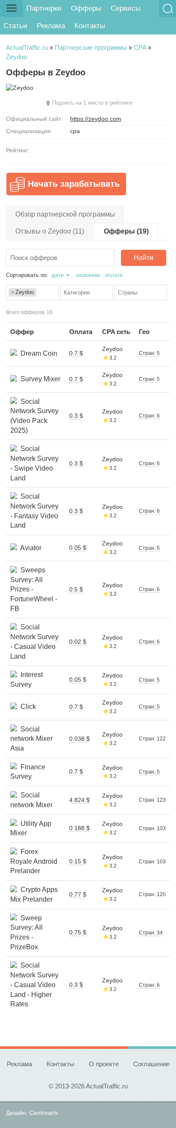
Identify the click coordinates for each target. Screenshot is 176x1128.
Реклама (51, 26)
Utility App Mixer (30, 828)
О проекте (104, 1064)
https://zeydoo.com (95, 118)
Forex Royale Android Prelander (33, 861)
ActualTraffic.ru (27, 47)
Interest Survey (26, 679)
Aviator (29, 547)
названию (88, 275)
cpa (75, 131)
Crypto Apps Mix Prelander (34, 894)
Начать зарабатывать (74, 183)
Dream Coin (37, 353)
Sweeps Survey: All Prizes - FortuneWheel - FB (33, 589)
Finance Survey (27, 771)
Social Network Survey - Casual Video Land (34, 641)
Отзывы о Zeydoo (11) (49, 231)
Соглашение (151, 1064)
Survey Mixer (38, 379)
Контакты (89, 26)
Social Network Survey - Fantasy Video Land (34, 511)
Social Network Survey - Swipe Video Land (34, 463)
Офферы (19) (126, 231)
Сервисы (126, 8)
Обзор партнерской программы (65, 214)
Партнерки (44, 8)
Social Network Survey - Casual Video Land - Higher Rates (34, 985)
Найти (143, 257)
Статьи (15, 26)
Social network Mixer (31, 799)
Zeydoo (16, 56)
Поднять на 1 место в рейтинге (92, 103)
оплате (114, 275)
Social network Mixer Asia (31, 738)
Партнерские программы (91, 47)
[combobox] (32, 292)
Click (26, 706)
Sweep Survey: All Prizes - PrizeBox (26, 932)
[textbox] (40, 292)
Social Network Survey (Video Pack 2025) (34, 416)
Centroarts (43, 1112)
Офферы (86, 8)
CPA (140, 47)
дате (58, 275)
